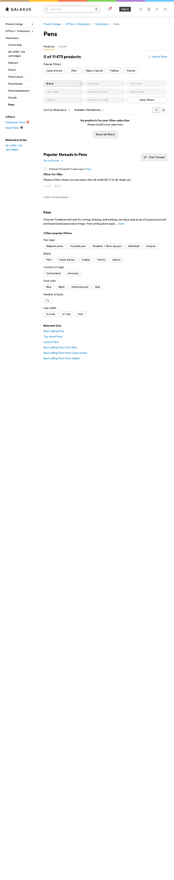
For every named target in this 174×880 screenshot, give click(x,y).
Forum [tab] (62, 46)
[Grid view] (156, 110)
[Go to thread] (105, 177)
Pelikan (114, 70)
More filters (147, 100)
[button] (70, 197)
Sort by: (48, 110)
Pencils (12, 97)
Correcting (15, 45)
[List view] (163, 110)
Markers (13, 63)
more (121, 223)
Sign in (125, 9)
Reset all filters (105, 134)
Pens (11, 104)
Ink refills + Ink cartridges (16, 54)
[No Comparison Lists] (149, 9)
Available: (79, 110)
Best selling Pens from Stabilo (62, 358)
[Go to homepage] (18, 9)
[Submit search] (47, 9)
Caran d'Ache (54, 70)
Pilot (74, 70)
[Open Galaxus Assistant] (140, 9)
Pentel (131, 70)
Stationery (12, 38)
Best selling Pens (54, 331)
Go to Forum (51, 160)
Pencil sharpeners (19, 90)
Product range (14, 24)
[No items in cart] (165, 9)
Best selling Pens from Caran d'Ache (66, 353)
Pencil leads (15, 84)
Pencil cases (15, 77)
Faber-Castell (94, 70)
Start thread (156, 157)
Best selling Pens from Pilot (60, 347)
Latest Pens (51, 342)
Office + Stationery (17, 31)
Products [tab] (49, 46)
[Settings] (109, 9)
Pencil (11, 70)
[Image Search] (96, 9)
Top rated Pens (53, 336)
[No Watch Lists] (157, 9)
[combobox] (61, 110)
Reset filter (159, 56)
